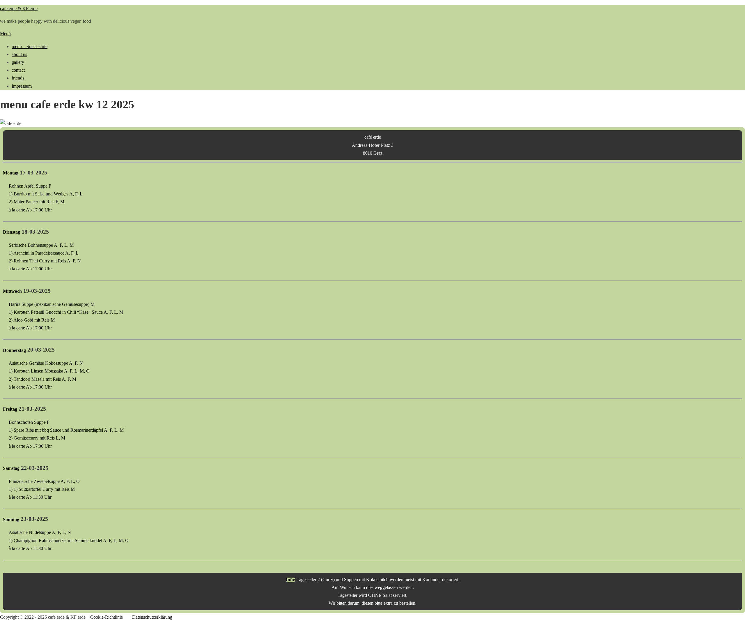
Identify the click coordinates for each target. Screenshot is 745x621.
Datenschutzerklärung (152, 617)
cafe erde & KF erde (19, 8)
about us (19, 54)
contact (18, 70)
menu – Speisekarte (29, 46)
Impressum (22, 86)
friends (18, 77)
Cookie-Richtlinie (106, 617)
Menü (5, 33)
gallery (18, 62)
